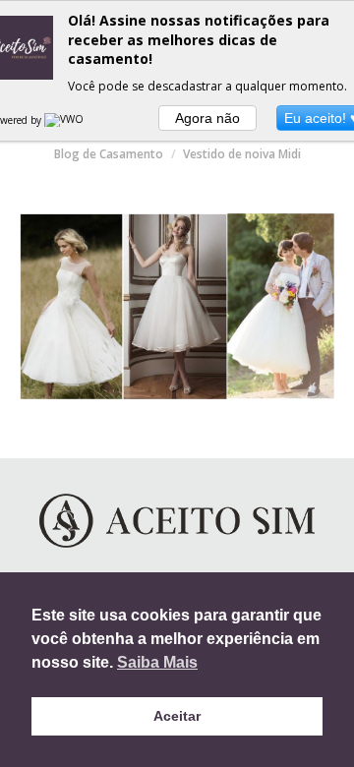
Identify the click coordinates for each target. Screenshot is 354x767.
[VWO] (65, 120)
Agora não (207, 118)
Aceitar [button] (177, 716)
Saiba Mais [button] (157, 662)
